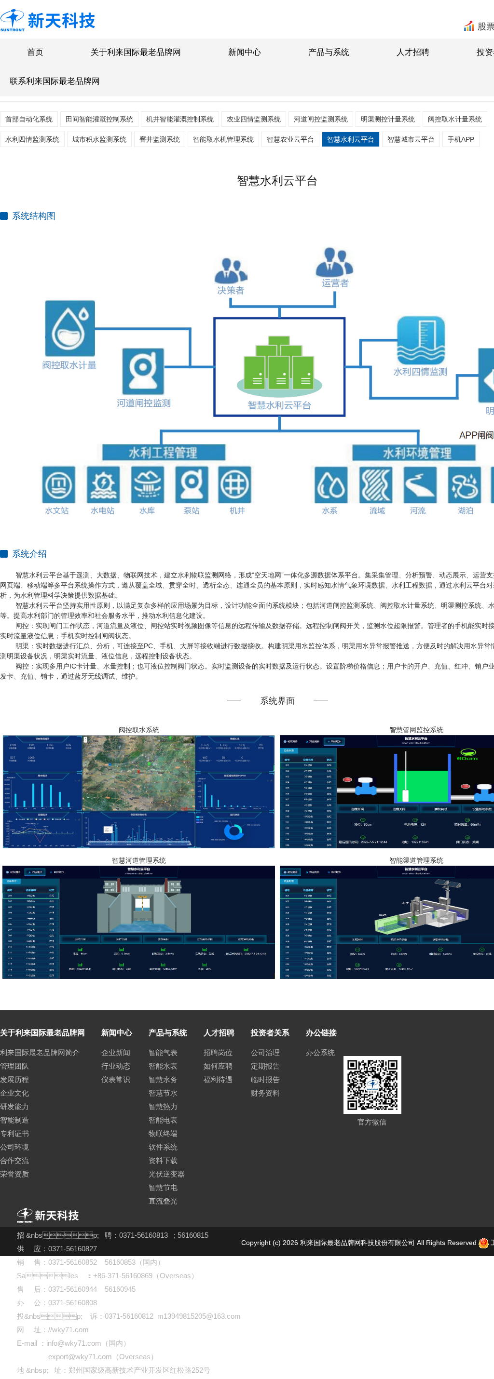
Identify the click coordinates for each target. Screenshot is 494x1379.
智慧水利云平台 (350, 139)
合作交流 (14, 1160)
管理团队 (14, 1066)
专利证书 (14, 1133)
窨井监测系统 (159, 139)
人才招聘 (413, 52)
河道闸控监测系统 (321, 119)
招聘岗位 (218, 1052)
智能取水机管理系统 (223, 139)
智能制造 (14, 1120)
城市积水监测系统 (99, 139)
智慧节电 (163, 1187)
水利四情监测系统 (32, 139)
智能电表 (163, 1120)
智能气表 (163, 1052)
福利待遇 (218, 1079)
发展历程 (14, 1079)
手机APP (461, 139)
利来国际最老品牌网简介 (40, 1052)
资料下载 (163, 1160)
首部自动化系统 (29, 119)
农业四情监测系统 (254, 119)
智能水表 (163, 1066)
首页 (35, 52)
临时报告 (265, 1079)
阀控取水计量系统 (455, 119)
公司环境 (14, 1147)
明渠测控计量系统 (388, 119)
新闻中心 (244, 52)
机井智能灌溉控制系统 (180, 119)
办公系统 (320, 1052)
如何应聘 (218, 1066)
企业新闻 (115, 1052)
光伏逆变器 (167, 1174)
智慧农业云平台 (290, 139)
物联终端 (163, 1133)
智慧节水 (163, 1093)
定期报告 (265, 1066)
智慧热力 (163, 1106)
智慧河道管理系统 (139, 860)
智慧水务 (163, 1079)
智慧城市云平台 (411, 139)
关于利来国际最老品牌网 (136, 52)
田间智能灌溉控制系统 (99, 119)
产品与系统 (328, 52)
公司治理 (265, 1052)
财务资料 (265, 1093)
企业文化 (14, 1093)
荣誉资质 (14, 1174)
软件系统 (163, 1147)
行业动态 (115, 1066)
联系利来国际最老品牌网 (55, 81)
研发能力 (14, 1106)
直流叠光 (163, 1201)
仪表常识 (115, 1079)
